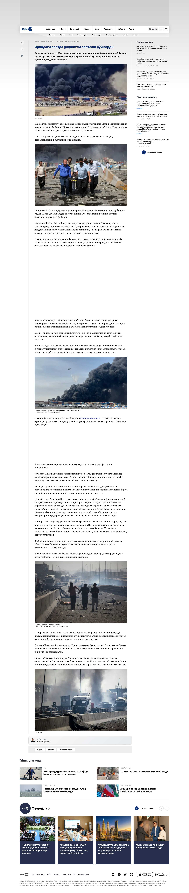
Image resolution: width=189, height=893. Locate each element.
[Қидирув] (161, 29)
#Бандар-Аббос (66, 749)
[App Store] (145, 874)
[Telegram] (22, 49)
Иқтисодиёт (75, 29)
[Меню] (166, 29)
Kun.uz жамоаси (81, 874)
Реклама (67, 874)
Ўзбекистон (51, 29)
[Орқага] (22, 42)
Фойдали (121, 29)
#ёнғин (51, 749)
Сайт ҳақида (38, 874)
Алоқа (57, 874)
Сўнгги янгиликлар (146, 97)
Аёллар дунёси (112, 35)
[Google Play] (161, 874)
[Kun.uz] (27, 29)
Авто (71, 35)
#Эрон (39, 749)
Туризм (125, 35)
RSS (49, 874)
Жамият (87, 29)
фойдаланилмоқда (90, 418)
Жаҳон (63, 29)
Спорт (97, 29)
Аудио (131, 29)
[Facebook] (22, 56)
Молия (62, 35)
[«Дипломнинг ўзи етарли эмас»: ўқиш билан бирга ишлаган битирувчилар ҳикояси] (37, 840)
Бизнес (135, 35)
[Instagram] (131, 874)
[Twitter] (125, 874)
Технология (108, 29)
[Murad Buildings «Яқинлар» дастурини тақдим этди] (151, 840)
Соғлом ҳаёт (82, 35)
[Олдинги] (161, 808)
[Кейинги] (167, 808)
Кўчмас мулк (97, 35)
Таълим (52, 35)
